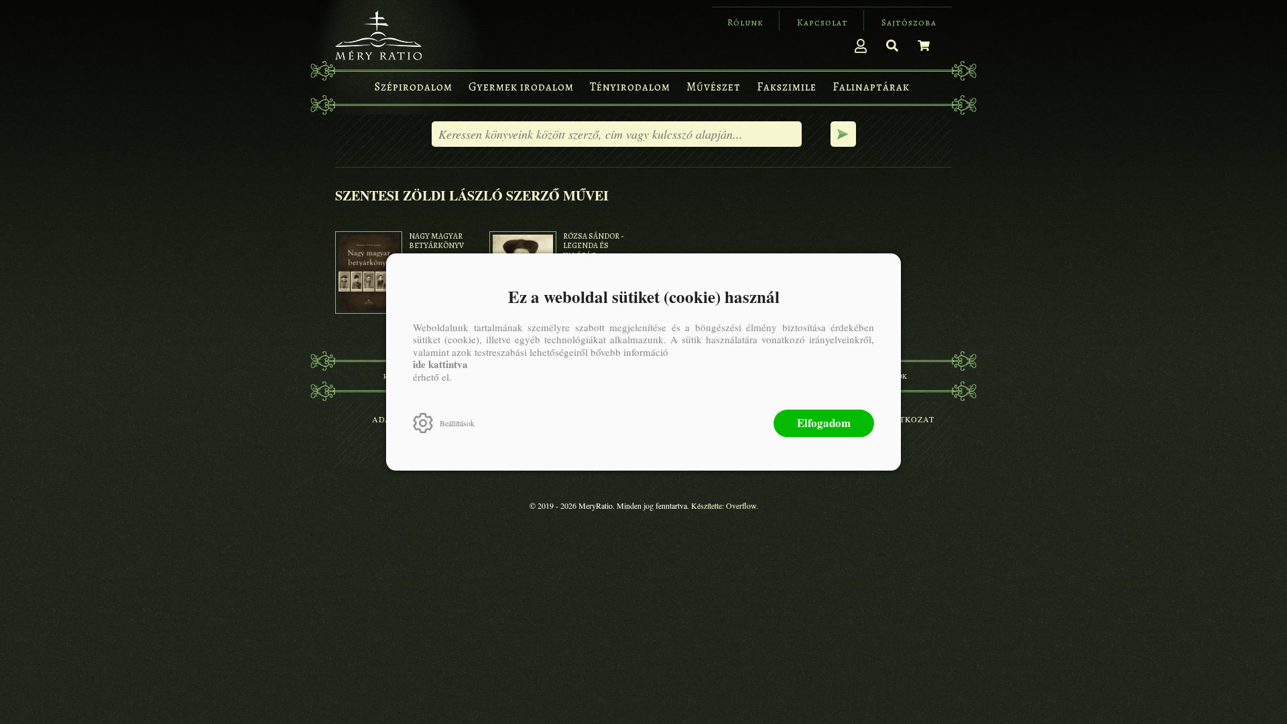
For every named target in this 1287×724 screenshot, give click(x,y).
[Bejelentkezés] (860, 45)
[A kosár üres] (923, 45)
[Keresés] (892, 45)
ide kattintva (440, 364)
